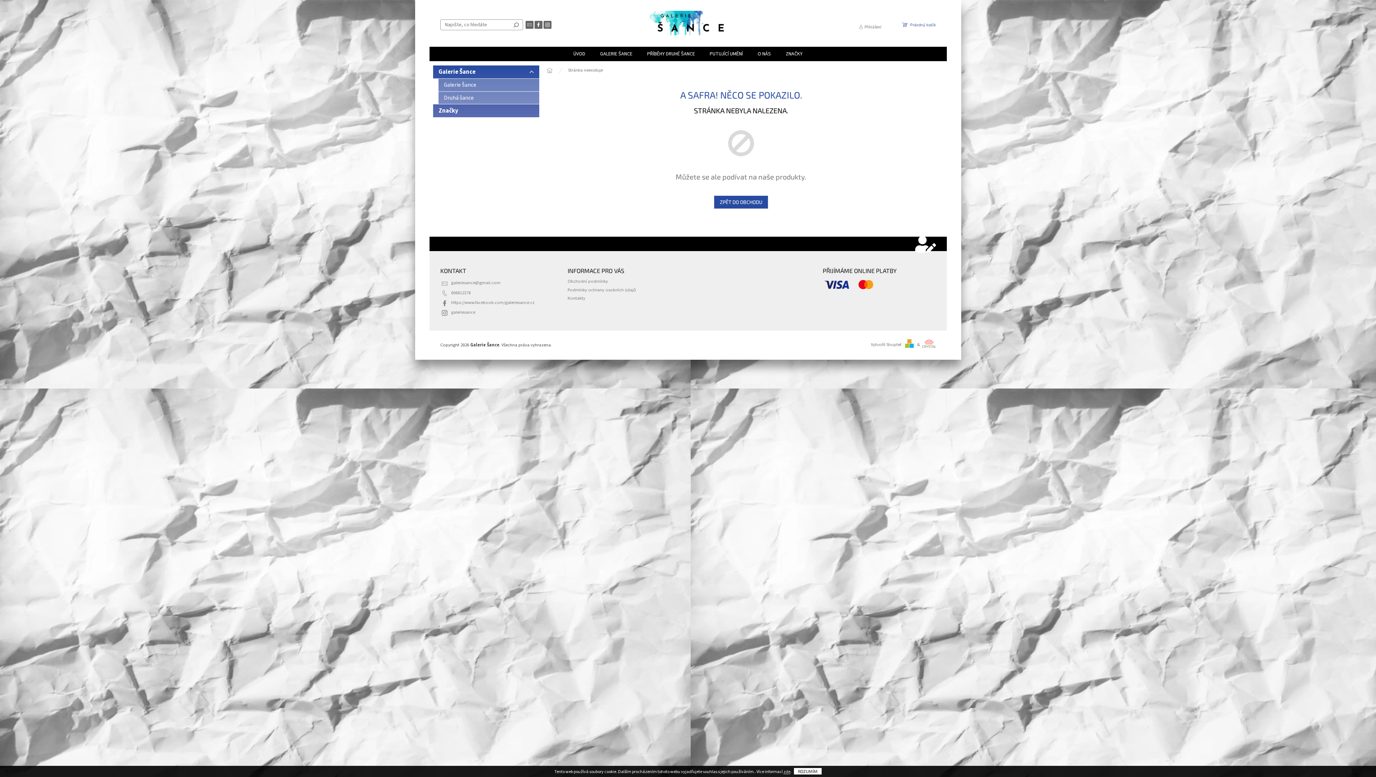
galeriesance (463, 312)
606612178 (461, 293)
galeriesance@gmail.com (475, 283)
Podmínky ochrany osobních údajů (602, 290)
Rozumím (808, 771)
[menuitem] (579, 54)
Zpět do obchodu (741, 202)
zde (787, 772)
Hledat (516, 24)
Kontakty (576, 298)
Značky (448, 110)
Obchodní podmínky (588, 281)
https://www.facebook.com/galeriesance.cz (493, 302)
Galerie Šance (457, 72)
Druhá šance (459, 98)
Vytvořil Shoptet (886, 344)
